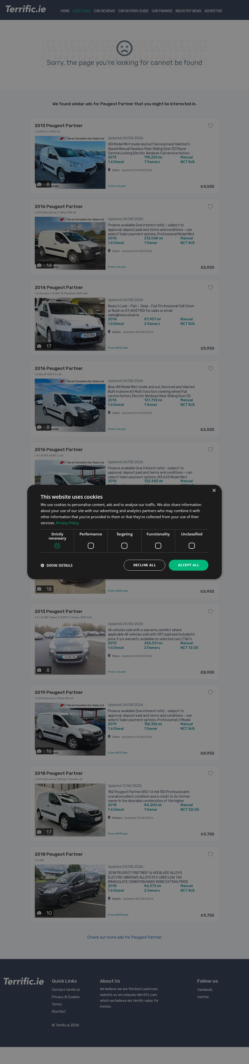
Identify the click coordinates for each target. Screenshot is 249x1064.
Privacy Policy (67, 522)
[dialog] (124, 532)
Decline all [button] (144, 565)
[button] (56, 565)
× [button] (214, 490)
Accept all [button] (188, 565)
